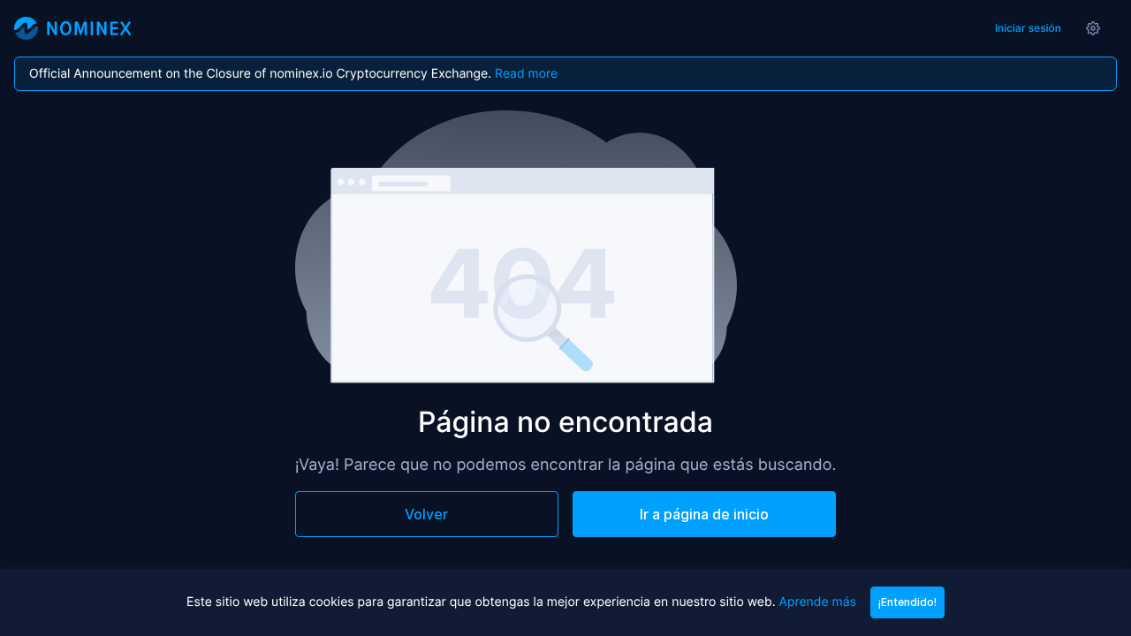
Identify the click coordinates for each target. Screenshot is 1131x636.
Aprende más (816, 602)
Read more (526, 73)
